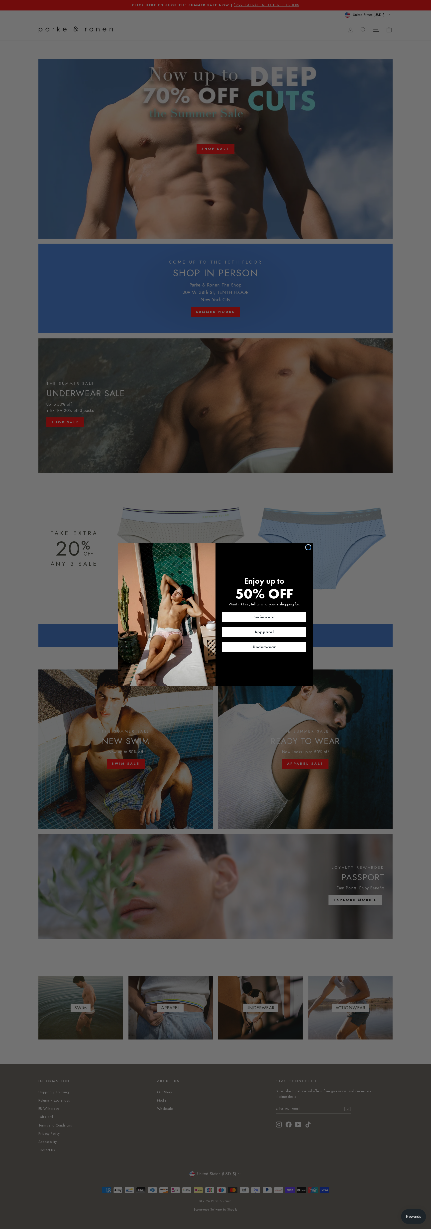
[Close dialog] (308, 547)
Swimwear (264, 617)
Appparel (264, 632)
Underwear (264, 647)
